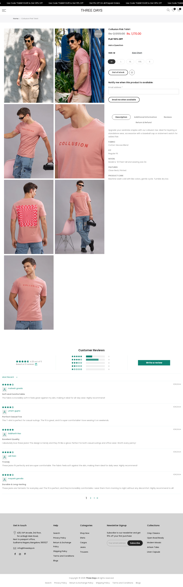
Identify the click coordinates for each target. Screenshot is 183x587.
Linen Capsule (153, 552)
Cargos (83, 542)
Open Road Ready (155, 537)
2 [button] (90, 498)
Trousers (84, 552)
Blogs (55, 560)
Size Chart (137, 53)
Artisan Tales (153, 547)
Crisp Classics (153, 533)
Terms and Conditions (63, 556)
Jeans (83, 547)
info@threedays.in (26, 548)
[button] (77, 356)
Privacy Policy (59, 537)
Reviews (168, 117)
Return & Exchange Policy (81, 583)
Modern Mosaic (154, 542)
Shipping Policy (60, 551)
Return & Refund (144, 122)
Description (121, 117)
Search (56, 533)
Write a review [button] (154, 362)
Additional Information (145, 117)
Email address (115, 87)
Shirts (82, 537)
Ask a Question (115, 45)
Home (15, 18)
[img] (8, 384)
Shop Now (84, 533)
